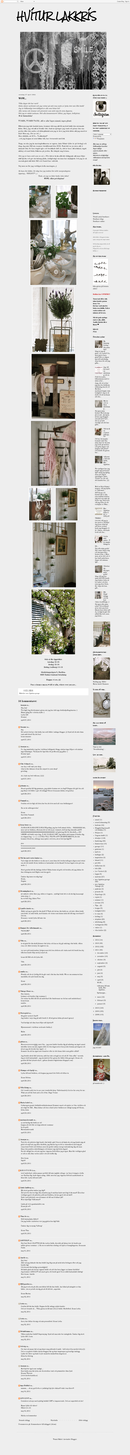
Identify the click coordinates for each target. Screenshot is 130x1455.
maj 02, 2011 (25, 1297)
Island (97, 860)
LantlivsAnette (25, 908)
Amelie (22, 1258)
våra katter (99, 930)
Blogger (74, 1439)
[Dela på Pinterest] (32, 690)
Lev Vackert (99, 871)
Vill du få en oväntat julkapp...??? (106, 433)
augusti (100, 966)
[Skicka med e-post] (24, 690)
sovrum (97, 903)
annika (22, 972)
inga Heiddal (25, 1385)
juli (98, 970)
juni (98, 973)
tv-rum (97, 914)
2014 (97, 940)
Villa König (24, 1088)
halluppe (98, 855)
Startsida (54, 1420)
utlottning (98, 922)
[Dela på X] (28, 690)
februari (100, 1000)
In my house (24, 825)
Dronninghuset (25, 891)
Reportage (99, 894)
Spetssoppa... (101, 993)
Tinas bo (23, 1216)
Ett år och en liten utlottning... (106, 405)
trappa (97, 908)
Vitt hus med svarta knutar (30, 858)
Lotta (22, 1319)
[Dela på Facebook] (30, 690)
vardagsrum (99, 925)
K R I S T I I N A (26, 1170)
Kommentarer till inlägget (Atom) (43, 1424)
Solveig (23, 1346)
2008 (97, 1015)
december (101, 953)
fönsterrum (99, 844)
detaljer (98, 838)
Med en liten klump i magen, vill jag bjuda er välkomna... (102, 488)
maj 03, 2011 (25, 1379)
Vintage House (25, 991)
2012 (97, 947)
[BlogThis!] (26, 690)
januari (100, 1004)
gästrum (98, 849)
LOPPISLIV (24, 1240)
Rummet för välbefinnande (29, 928)
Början (97, 833)
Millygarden (24, 1284)
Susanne (23, 727)
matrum (98, 877)
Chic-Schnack (25, 764)
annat (97, 820)
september (101, 963)
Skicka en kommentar (29, 1416)
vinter (97, 928)
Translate (100, 139)
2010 (97, 1008)
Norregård (24, 1013)
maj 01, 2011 (25, 1251)
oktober (100, 960)
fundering (98, 841)
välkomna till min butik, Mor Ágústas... (103, 988)
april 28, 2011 (26, 794)
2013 (97, 943)
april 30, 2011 (26, 1181)
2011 (97, 950)
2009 (97, 1011)
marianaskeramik (26, 1120)
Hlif (31, 146)
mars (99, 997)
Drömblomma (25, 1331)
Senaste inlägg (24, 1420)
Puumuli (23, 801)
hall (96, 852)
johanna (23, 786)
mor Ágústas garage (33, 693)
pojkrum (98, 889)
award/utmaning (101, 822)
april (99, 980)
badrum (98, 825)
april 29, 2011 (26, 1113)
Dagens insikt (100, 835)
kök (96, 868)
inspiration (99, 857)
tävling (97, 916)
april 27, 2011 (26, 720)
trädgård (98, 911)
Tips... (97, 905)
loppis (97, 874)
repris (97, 897)
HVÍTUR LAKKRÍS (57, 16)
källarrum (98, 866)
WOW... (100, 983)
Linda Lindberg (25, 1188)
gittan (22, 1042)
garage (97, 846)
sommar (98, 900)
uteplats (98, 919)
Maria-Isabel (25, 1103)
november (101, 956)
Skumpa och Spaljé (27, 1070)
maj (98, 976)
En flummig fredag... (106, 343)
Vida (22, 941)
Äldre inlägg (83, 1420)
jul (96, 863)
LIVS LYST (24, 1398)
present (97, 892)
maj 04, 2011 (25, 1391)
